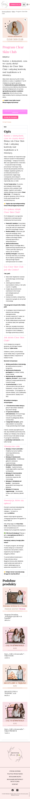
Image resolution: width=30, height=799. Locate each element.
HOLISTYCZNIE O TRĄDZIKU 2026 (11, 692)
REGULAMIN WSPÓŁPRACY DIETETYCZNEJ (15, 780)
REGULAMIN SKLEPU (15, 777)
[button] (25, 19)
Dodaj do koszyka (10, 117)
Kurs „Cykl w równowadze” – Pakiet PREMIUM (14, 730)
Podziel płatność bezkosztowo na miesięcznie (15, 111)
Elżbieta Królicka (15, 795)
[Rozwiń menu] (24, 4)
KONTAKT (15, 784)
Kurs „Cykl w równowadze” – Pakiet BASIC (14, 655)
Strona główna (6, 11)
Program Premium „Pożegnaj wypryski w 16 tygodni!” (13, 616)
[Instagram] (17, 790)
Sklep (13, 11)
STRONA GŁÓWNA (15, 771)
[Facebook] (13, 790)
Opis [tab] (5, 127)
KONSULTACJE (15, 4)
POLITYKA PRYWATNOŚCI (15, 774)
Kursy (9, 122)
